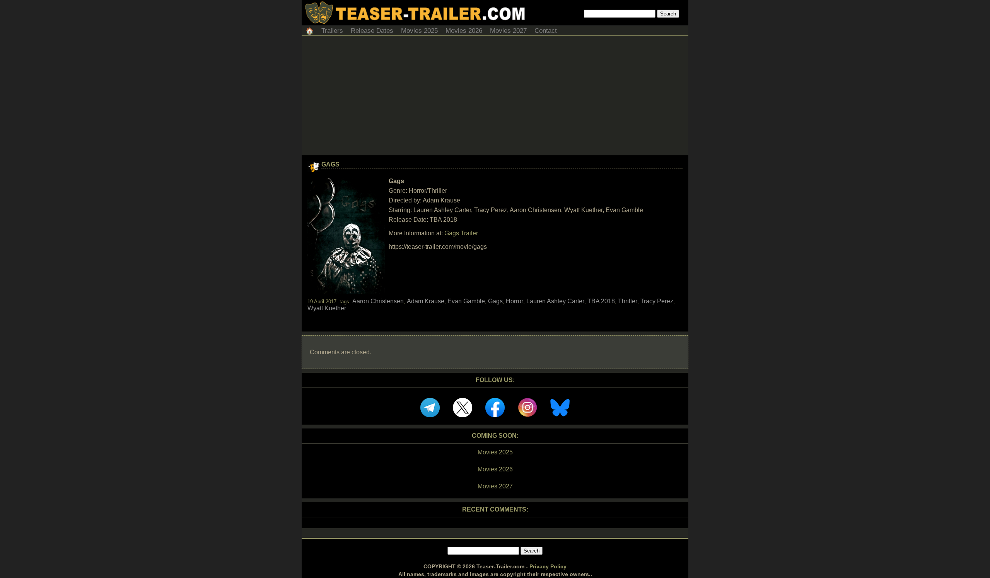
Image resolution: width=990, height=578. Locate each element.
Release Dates (372, 30)
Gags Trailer (461, 233)
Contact (545, 30)
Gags (330, 164)
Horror (514, 301)
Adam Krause (425, 301)
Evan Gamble (466, 301)
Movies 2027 (508, 30)
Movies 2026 (464, 30)
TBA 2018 (601, 301)
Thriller (627, 301)
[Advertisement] (495, 97)
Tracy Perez (656, 301)
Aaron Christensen (378, 301)
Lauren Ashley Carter (555, 301)
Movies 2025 (419, 30)
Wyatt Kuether (326, 308)
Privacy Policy (548, 566)
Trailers (332, 30)
